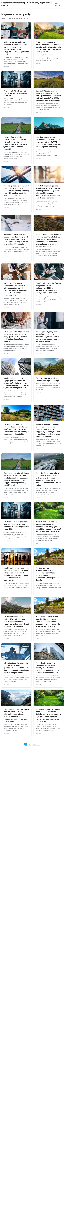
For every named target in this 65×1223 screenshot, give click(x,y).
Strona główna (57, 4)
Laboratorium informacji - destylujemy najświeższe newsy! (26, 4)
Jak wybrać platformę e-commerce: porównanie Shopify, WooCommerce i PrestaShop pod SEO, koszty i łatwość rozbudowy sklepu (48, 668)
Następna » (36, 744)
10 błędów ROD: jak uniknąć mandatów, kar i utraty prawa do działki (15, 93)
